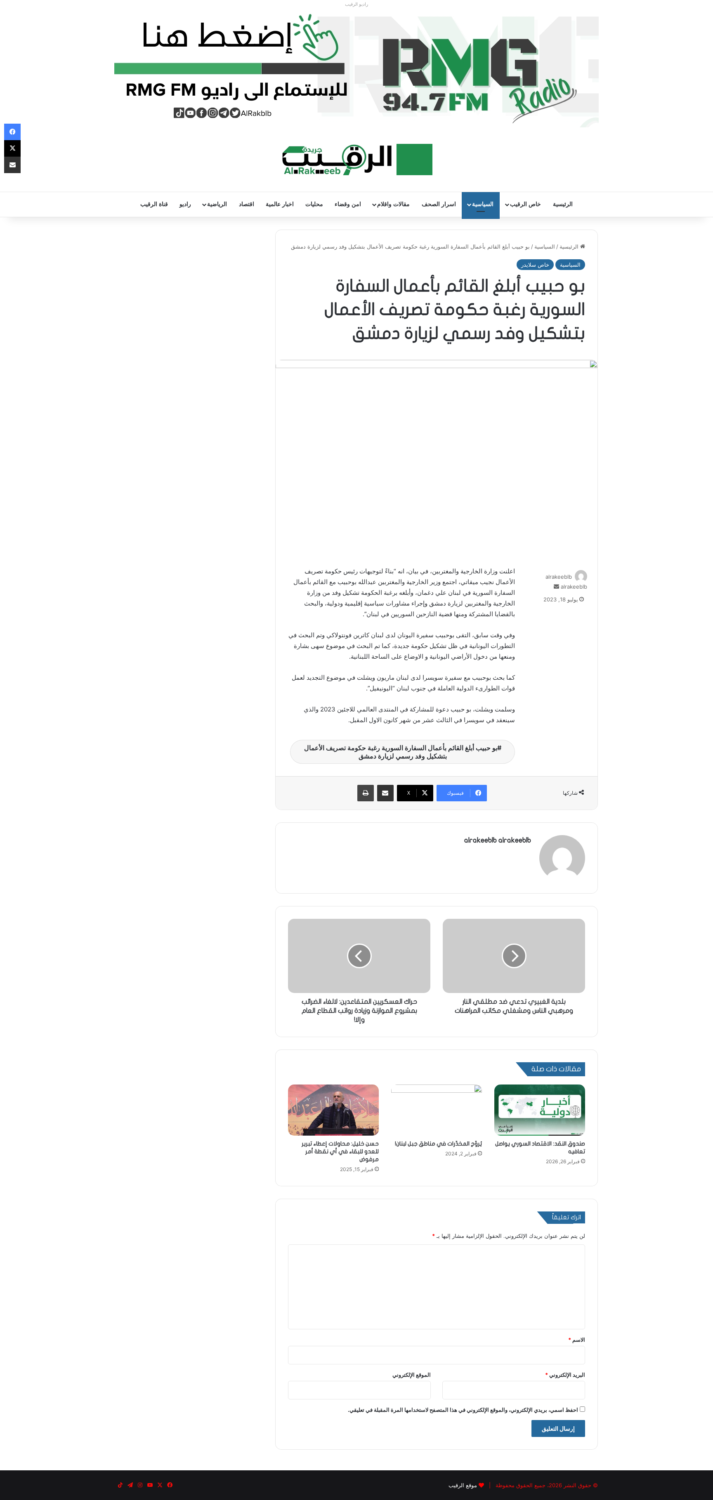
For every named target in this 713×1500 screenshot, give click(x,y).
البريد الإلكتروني (565, 1374)
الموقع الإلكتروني (411, 1374)
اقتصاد (246, 204)
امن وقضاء (348, 204)
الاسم (576, 1339)
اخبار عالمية (280, 204)
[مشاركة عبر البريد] (385, 793)
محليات (314, 204)
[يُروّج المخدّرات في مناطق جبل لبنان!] (436, 1110)
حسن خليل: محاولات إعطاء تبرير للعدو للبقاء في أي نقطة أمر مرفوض (340, 1151)
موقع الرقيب (463, 1485)
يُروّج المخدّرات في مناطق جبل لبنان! (438, 1144)
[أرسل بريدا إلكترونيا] (556, 586)
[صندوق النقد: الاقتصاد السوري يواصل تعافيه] (539, 1110)
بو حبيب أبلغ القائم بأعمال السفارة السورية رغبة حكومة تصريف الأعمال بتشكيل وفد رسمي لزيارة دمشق (400, 752)
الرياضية (217, 204)
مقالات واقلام (393, 204)
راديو (185, 204)
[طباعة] (365, 793)
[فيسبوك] (12, 132)
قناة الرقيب (154, 204)
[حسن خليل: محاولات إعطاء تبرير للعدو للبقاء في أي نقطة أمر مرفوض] (333, 1110)
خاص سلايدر (535, 264)
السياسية (482, 204)
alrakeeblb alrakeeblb (497, 840)
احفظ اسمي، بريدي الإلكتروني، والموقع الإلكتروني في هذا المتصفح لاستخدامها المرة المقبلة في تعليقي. (463, 1409)
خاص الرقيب (525, 204)
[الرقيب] (356, 159)
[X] (12, 148)
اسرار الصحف (439, 204)
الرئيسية (563, 204)
